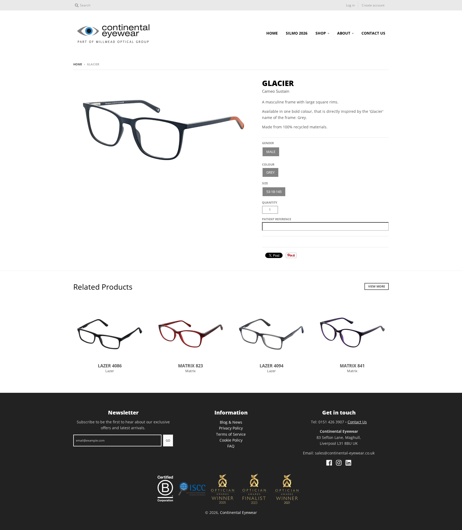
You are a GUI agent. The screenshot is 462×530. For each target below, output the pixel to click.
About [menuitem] (343, 33)
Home (77, 64)
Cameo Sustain (275, 91)
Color (267, 163)
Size (265, 183)
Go (168, 440)
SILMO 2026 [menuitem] (296, 33)
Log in (350, 5)
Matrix (190, 370)
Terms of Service (231, 434)
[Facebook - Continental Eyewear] (329, 463)
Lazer (109, 370)
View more (376, 286)
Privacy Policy (231, 428)
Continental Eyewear (238, 512)
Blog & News (231, 422)
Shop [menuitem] (320, 33)
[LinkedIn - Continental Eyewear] (348, 463)
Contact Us (357, 421)
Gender (268, 143)
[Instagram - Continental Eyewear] (339, 463)
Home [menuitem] (272, 33)
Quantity (269, 202)
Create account (373, 5)
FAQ (230, 446)
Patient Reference (276, 219)
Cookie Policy (231, 440)
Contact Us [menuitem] (373, 33)
